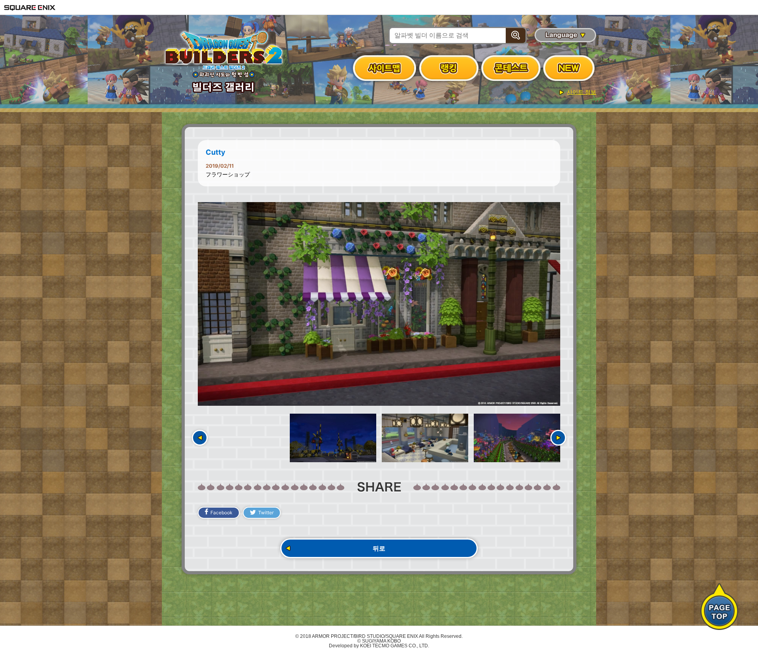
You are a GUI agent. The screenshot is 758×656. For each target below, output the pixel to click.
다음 (558, 438)
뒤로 (379, 548)
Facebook (221, 512)
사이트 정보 (581, 92)
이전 (200, 438)
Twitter (266, 512)
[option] (379, 304)
